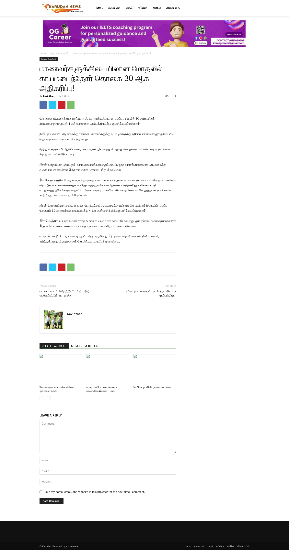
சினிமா (157, 8)
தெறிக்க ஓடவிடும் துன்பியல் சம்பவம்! (152, 386)
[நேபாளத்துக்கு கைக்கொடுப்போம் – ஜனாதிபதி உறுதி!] (61, 369)
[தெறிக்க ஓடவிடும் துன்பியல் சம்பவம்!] (154, 369)
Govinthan (48, 95)
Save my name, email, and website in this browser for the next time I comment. (94, 491)
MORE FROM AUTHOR (84, 346)
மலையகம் (114, 8)
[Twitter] (52, 105)
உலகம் (129, 8)
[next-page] (48, 398)
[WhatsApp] (71, 105)
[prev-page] (42, 398)
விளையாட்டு (173, 8)
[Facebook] (43, 105)
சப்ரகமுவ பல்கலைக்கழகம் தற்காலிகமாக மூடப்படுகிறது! (151, 293)
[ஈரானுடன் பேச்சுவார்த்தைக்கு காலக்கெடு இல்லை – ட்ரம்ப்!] (108, 369)
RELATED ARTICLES (54, 346)
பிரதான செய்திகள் (59, 53)
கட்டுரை (142, 8)
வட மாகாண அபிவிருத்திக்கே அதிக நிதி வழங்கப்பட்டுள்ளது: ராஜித (64, 293)
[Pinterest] (61, 105)
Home (99, 8)
